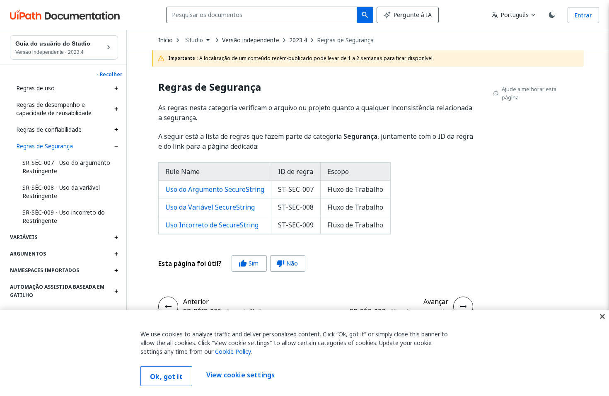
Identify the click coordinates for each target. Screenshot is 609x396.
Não (287, 263)
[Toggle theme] (552, 15)
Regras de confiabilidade (49, 129)
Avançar (435, 302)
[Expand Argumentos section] (116, 254)
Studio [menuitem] (194, 40)
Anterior (196, 302)
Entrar (583, 15)
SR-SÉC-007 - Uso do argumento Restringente (66, 166)
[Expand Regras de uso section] (116, 88)
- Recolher (109, 74)
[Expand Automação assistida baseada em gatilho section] (116, 291)
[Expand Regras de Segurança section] (116, 146)
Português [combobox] (510, 14)
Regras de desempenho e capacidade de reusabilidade (54, 108)
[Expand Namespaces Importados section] (116, 270)
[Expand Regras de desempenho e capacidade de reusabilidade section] (116, 109)
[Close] (602, 316)
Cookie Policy (233, 351)
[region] (304, 353)
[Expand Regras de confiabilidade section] (116, 129)
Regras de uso (35, 88)
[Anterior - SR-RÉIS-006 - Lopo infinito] (168, 306)
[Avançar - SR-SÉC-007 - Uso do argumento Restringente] (463, 306)
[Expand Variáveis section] (116, 237)
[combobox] (263, 14)
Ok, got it (166, 377)
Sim (249, 263)
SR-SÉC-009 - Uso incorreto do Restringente (63, 216)
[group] (231, 263)
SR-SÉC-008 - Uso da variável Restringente (61, 191)
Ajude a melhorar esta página (529, 93)
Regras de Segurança (44, 146)
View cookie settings (240, 375)
